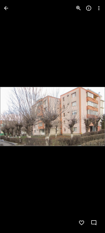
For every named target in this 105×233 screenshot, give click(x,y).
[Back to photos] (6, 8)
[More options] (99, 8)
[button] (14, 116)
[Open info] (89, 8)
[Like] (81, 223)
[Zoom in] (78, 8)
